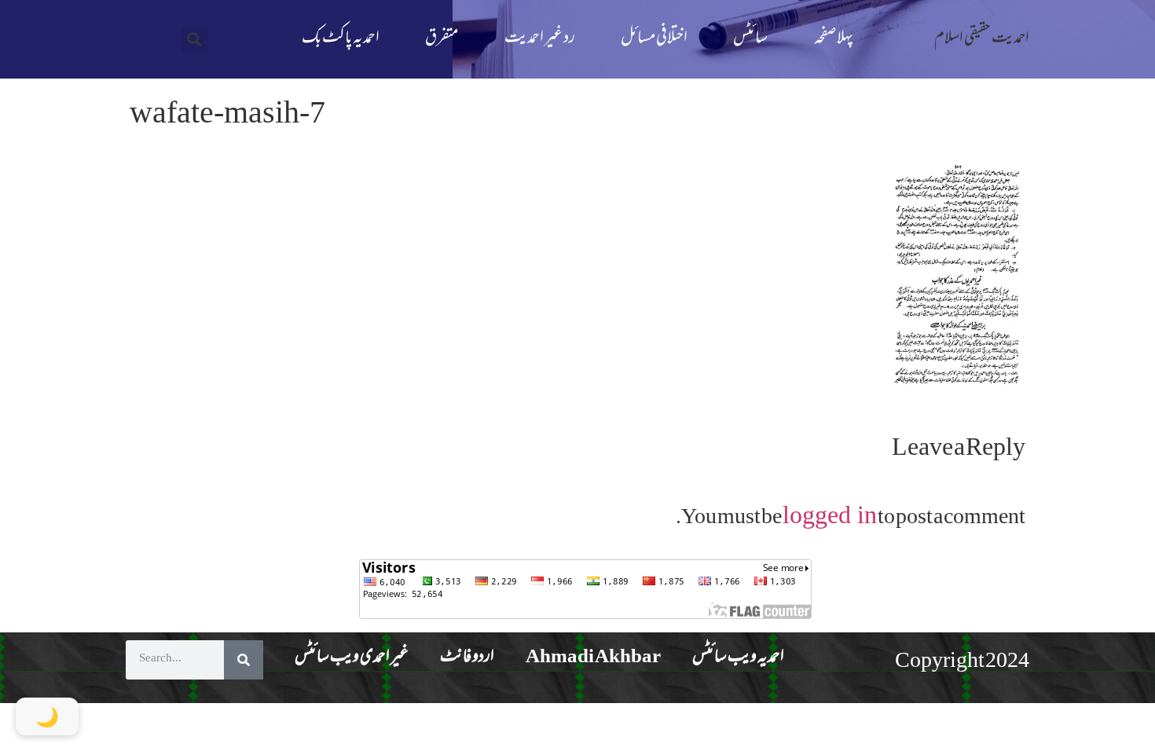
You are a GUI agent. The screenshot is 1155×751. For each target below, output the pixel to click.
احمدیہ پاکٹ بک (341, 39)
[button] (194, 40)
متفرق (441, 39)
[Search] (243, 660)
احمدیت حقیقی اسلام (981, 39)
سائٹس (750, 39)
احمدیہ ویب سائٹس (738, 658)
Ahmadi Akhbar (593, 658)
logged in (830, 514)
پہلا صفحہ (833, 39)
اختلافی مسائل (654, 39)
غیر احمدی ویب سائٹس (352, 658)
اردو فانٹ (467, 658)
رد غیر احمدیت (539, 39)
